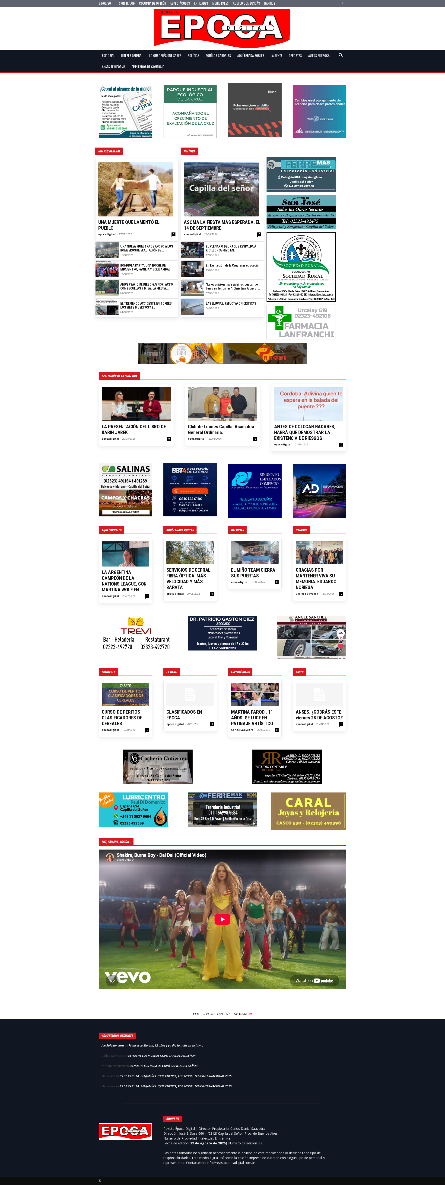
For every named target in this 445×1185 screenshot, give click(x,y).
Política (193, 55)
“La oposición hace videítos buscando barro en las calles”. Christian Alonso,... (233, 286)
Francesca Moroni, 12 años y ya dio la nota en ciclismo (166, 1045)
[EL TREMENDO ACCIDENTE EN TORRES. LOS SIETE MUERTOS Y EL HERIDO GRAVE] (107, 307)
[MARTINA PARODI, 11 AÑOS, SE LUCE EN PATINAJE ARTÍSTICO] (255, 694)
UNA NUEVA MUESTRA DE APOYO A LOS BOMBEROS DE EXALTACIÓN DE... (146, 248)
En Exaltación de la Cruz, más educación (233, 265)
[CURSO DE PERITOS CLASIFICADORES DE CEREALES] (125, 694)
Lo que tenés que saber (165, 55)
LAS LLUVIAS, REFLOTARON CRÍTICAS (231, 303)
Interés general (132, 55)
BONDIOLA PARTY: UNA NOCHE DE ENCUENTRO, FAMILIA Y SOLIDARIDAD (145, 267)
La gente (276, 55)
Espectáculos (180, 3)
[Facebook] (342, 3)
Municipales (220, 3)
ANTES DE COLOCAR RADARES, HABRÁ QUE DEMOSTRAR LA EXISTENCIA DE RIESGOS (304, 432)
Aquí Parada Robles (250, 55)
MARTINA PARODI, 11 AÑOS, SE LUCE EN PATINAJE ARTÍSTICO (252, 717)
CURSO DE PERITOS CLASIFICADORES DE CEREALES (122, 717)
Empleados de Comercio (148, 66)
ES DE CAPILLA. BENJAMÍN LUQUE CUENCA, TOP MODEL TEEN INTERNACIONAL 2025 (176, 1076)
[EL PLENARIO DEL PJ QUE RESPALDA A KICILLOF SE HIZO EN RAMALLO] (192, 250)
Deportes (295, 55)
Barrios (269, 3)
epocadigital (107, 234)
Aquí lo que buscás (246, 3)
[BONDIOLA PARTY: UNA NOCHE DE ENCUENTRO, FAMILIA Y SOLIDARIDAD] (107, 269)
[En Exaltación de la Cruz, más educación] (192, 269)
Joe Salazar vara (113, 1045)
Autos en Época (319, 55)
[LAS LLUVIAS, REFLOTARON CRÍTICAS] (192, 307)
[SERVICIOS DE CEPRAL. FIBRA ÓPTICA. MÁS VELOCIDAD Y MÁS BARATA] (190, 552)
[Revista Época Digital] (222, 28)
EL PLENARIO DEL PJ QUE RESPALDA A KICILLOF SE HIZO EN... (231, 248)
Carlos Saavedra (307, 593)
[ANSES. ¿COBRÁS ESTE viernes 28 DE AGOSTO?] (319, 694)
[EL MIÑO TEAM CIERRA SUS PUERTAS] (255, 552)
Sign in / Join (127, 3)
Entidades (201, 3)
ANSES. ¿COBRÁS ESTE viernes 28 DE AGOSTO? (319, 715)
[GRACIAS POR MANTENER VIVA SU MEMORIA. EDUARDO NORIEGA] (319, 552)
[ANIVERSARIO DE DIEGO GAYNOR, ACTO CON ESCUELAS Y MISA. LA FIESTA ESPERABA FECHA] (107, 288)
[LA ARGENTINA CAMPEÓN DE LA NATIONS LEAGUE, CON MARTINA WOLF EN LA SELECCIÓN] (125, 554)
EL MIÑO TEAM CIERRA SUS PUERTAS (253, 573)
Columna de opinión (152, 3)
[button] (340, 56)
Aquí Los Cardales (218, 55)
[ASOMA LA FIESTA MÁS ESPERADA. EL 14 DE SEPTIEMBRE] (222, 189)
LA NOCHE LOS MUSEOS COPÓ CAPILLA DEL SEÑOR (162, 1055)
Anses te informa (113, 66)
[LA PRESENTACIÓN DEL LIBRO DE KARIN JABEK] (136, 404)
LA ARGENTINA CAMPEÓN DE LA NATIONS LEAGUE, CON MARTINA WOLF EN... (124, 581)
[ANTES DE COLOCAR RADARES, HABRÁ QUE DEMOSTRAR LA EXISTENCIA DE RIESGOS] (308, 404)
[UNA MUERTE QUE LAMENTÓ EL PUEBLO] (136, 189)
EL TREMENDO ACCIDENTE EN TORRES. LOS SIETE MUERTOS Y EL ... (146, 305)
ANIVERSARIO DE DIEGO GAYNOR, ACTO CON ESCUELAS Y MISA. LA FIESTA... (146, 286)
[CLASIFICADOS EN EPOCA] (190, 694)
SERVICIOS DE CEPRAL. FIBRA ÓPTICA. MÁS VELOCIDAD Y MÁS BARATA (189, 578)
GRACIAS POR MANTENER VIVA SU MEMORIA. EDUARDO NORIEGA (316, 578)
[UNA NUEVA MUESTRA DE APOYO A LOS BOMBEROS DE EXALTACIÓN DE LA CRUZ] (107, 250)
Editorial (108, 55)
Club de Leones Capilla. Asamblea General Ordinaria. (221, 429)
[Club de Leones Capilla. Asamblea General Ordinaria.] (222, 404)
